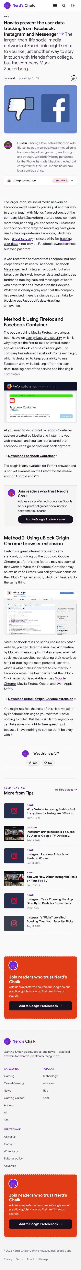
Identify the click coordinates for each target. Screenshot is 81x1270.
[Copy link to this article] (73, 78)
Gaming (9, 1076)
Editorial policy (13, 1158)
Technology (50, 1076)
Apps (46, 1098)
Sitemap (43, 1259)
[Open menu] (55, 5)
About (30, 1259)
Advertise (10, 1166)
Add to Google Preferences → (45, 519)
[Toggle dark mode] (72, 5)
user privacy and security (44, 338)
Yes (35, 763)
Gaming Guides (14, 1098)
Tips (6, 16)
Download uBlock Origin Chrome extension (40, 699)
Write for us (11, 1151)
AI (5, 1112)
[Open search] (63, 5)
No (50, 763)
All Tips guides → (66, 789)
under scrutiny (22, 239)
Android (9, 1105)
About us (10, 1137)
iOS (6, 1120)
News (7, 1090)
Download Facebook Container (31, 456)
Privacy (8, 1259)
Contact (9, 1144)
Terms (19, 1259)
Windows (49, 1083)
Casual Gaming (14, 1083)
